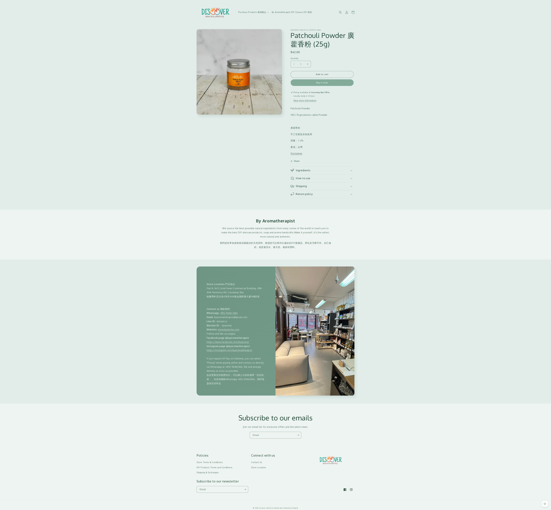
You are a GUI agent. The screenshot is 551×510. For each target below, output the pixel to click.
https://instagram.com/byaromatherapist (229, 350)
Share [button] (297, 161)
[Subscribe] (298, 435)
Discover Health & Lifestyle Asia (271, 508)
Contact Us (256, 462)
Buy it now (322, 82)
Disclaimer (296, 153)
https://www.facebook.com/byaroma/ (228, 342)
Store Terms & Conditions (210, 462)
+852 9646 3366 (229, 313)
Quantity (294, 58)
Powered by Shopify (291, 508)
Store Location (258, 467)
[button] (253, 12)
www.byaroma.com (228, 329)
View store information (304, 100)
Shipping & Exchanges (208, 472)
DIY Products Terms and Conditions (214, 467)
